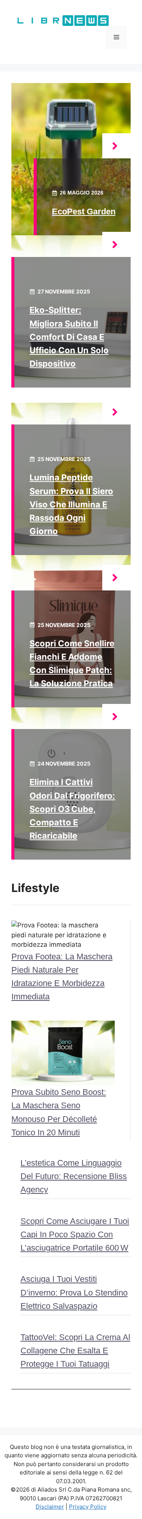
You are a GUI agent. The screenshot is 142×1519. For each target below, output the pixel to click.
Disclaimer (50, 1506)
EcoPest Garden (83, 211)
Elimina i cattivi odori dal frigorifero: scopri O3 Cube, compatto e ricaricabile (72, 809)
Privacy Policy (87, 1506)
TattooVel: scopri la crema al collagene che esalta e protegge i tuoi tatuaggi (75, 1350)
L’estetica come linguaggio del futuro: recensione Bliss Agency (73, 1176)
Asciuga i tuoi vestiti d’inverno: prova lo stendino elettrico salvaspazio (74, 1292)
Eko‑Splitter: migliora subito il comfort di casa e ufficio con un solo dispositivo (69, 337)
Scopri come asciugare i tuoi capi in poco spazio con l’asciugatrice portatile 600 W (74, 1234)
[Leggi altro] (116, 146)
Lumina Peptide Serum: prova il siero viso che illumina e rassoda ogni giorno (71, 504)
